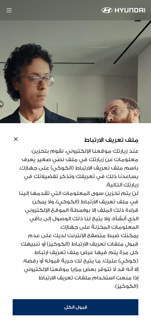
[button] (16, 140)
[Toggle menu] (9, 10)
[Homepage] (123, 10)
